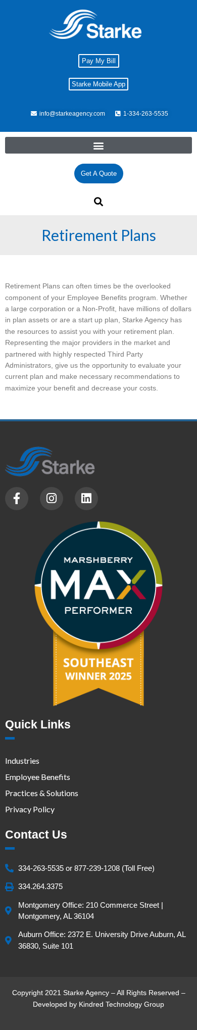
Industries (22, 760)
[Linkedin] (86, 498)
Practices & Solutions (41, 793)
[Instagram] (51, 498)
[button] (98, 145)
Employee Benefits (37, 776)
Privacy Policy (30, 809)
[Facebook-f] (16, 498)
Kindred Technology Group (121, 1004)
